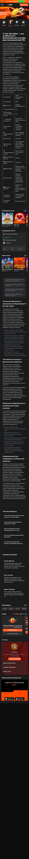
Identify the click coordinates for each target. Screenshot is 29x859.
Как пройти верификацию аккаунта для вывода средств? (13, 542)
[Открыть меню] (2, 4)
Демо (7, 219)
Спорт (21, 614)
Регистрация (24, 4)
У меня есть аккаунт (12, 633)
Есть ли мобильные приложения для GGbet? (13, 536)
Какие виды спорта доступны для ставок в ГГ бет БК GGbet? (14, 516)
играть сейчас (7, 216)
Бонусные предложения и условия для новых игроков (14, 290)
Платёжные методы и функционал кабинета (14, 285)
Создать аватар (14, 659)
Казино (15, 614)
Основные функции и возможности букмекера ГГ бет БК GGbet (14, 280)
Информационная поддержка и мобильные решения (13, 294)
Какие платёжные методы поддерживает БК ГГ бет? (12, 529)
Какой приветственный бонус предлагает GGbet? (13, 522)
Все (25, 210)
